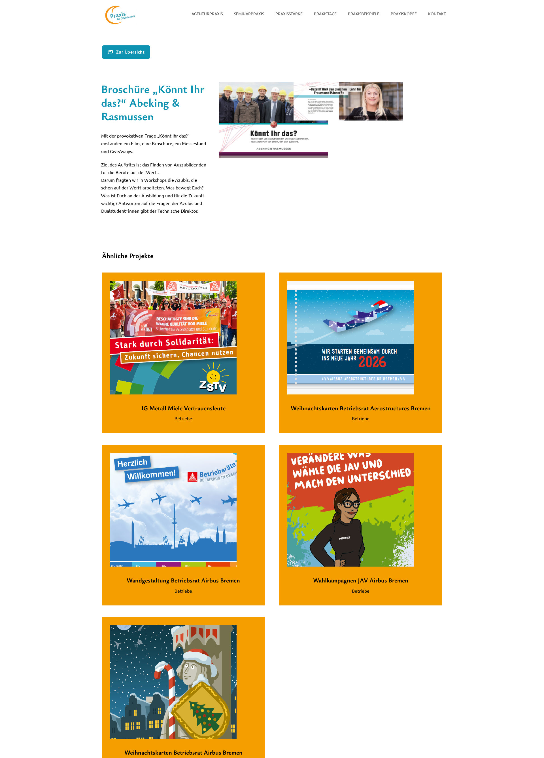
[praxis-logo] (119, 4)
